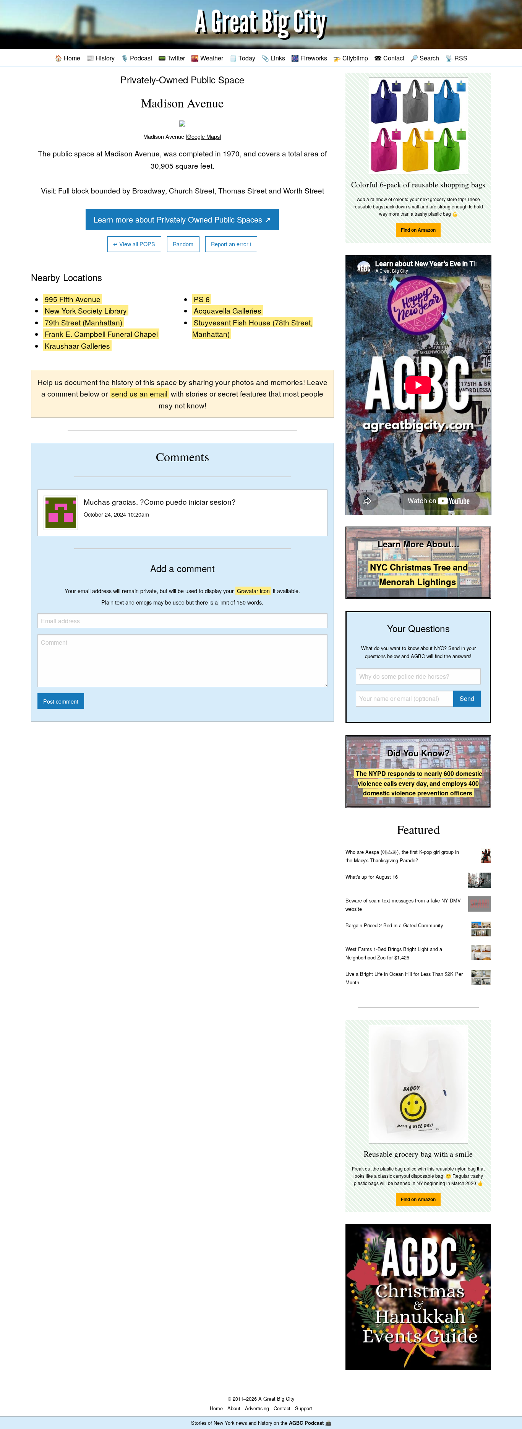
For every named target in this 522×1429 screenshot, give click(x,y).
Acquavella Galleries (227, 310)
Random (183, 244)
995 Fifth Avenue (73, 299)
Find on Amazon (418, 229)
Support (303, 1408)
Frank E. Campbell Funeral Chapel (101, 333)
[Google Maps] (203, 136)
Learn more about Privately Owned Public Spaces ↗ (182, 219)
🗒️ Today (242, 57)
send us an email (139, 393)
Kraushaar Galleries (77, 345)
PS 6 (202, 299)
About (233, 1408)
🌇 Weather (207, 57)
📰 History (100, 57)
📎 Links (273, 57)
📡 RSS (456, 57)
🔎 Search (424, 57)
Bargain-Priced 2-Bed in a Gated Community (394, 925)
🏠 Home (67, 57)
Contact (282, 1408)
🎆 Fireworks (309, 57)
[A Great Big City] (261, 25)
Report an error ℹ (231, 244)
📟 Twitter (171, 57)
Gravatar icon (253, 591)
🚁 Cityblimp (350, 57)
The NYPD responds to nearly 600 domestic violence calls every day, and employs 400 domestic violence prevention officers (419, 783)
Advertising (257, 1408)
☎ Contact (389, 57)
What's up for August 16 (371, 876)
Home (216, 1408)
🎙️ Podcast (136, 57)
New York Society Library (86, 310)
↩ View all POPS (134, 244)
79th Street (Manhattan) (83, 322)
